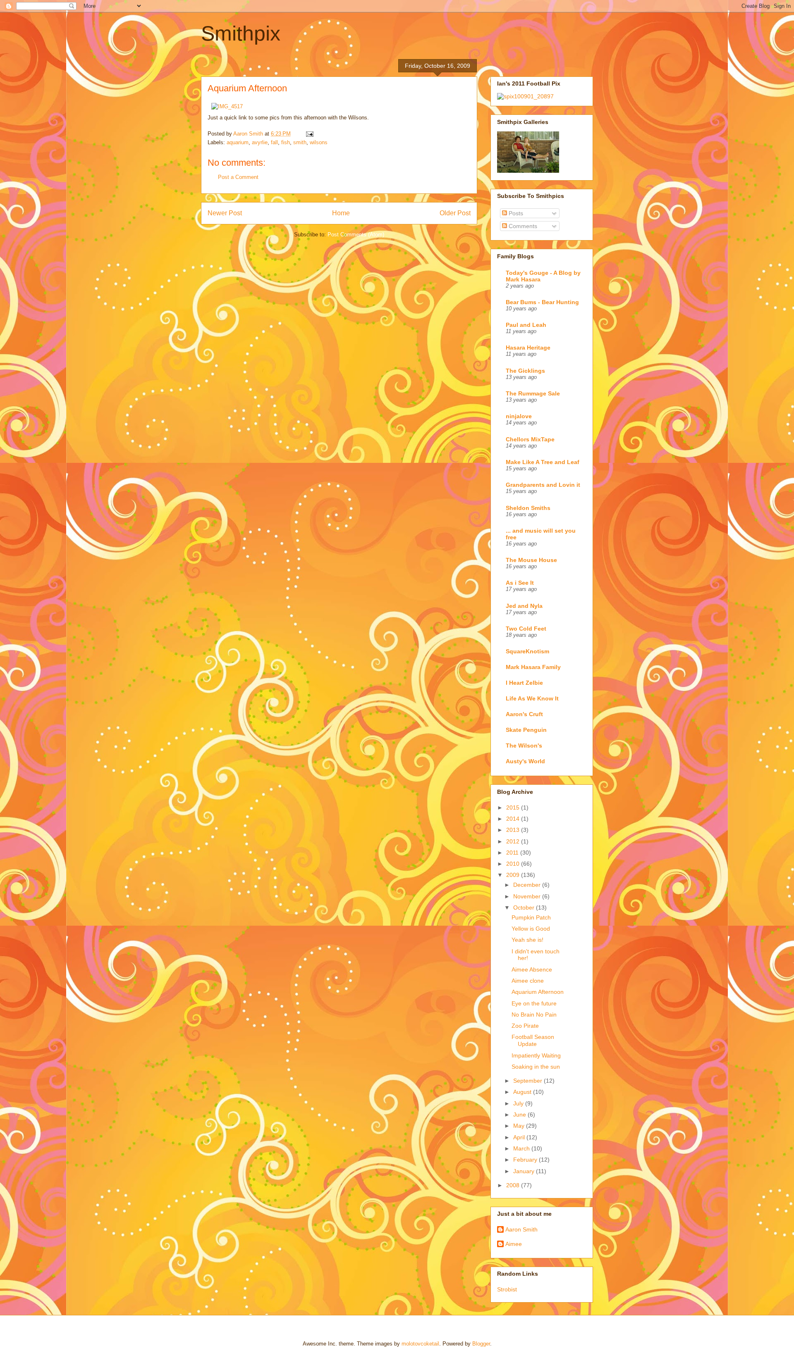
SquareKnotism (527, 651)
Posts (515, 213)
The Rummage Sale (533, 393)
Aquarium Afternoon (538, 991)
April (519, 1137)
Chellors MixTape (530, 439)
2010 (513, 863)
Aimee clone (528, 980)
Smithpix (240, 33)
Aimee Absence (532, 969)
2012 (513, 841)
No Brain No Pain (534, 1014)
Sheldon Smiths (528, 508)
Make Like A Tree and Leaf (542, 462)
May (519, 1125)
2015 (513, 807)
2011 (513, 852)
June (520, 1114)
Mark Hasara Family (533, 667)
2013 (513, 829)
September (528, 1080)
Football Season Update (533, 1040)
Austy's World (525, 761)
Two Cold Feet (526, 628)
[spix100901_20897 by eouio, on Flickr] (525, 96)
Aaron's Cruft (524, 714)
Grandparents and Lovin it (543, 484)
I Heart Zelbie (524, 682)
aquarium (238, 142)
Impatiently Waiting (536, 1055)
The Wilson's (524, 745)
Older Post (455, 213)
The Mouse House (531, 560)
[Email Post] (309, 134)
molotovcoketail (420, 1344)
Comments (522, 226)
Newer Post (225, 213)
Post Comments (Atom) (356, 234)
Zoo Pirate (525, 1025)
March (522, 1148)
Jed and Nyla (524, 606)
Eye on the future (534, 1003)
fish (285, 142)
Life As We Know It (532, 698)
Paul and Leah (526, 325)
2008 (513, 1185)
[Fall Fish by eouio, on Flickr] (227, 106)
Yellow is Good (531, 928)
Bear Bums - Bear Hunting (542, 302)
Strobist (507, 1289)
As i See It (520, 582)
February (526, 1159)
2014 (513, 818)
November (527, 896)
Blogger (481, 1344)
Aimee (513, 1244)
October (524, 907)
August (523, 1091)
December (527, 884)
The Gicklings (525, 370)
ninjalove (519, 416)
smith (299, 142)
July (519, 1103)
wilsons (319, 142)
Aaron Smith (521, 1229)
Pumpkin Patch (531, 917)
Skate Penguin (526, 729)
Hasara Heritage (528, 347)
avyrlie (260, 142)
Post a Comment (238, 177)
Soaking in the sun (536, 1066)
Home (341, 213)
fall (274, 142)
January (524, 1171)
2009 (513, 875)
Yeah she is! (527, 939)
